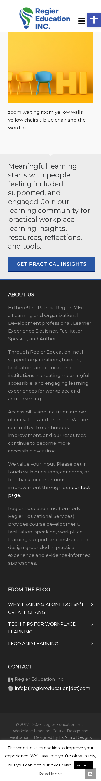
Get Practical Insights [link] (51, 264)
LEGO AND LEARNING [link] (33, 643)
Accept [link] (83, 765)
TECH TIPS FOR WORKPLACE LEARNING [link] (42, 627)
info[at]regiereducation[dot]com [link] (52, 688)
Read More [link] (50, 773)
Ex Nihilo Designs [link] (75, 737)
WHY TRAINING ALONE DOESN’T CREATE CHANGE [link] (46, 608)
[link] (94, 20)
